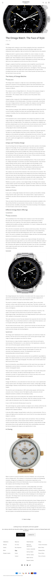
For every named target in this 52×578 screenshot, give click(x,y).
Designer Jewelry (6, 553)
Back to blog (27, 519)
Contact (16, 556)
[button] (2, 2)
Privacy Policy (41, 553)
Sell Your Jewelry (30, 554)
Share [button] (8, 44)
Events (16, 553)
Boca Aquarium (18, 547)
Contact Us (31, 534)
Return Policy (41, 547)
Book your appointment (29, 545)
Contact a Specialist (31, 549)
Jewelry (4, 547)
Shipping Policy (41, 550)
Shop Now (20, 534)
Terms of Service (41, 556)
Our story (17, 544)
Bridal (4, 550)
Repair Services (30, 557)
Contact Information (42, 544)
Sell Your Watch (30, 551)
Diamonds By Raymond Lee (11, 575)
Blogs (16, 550)
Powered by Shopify (19, 575)
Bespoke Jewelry (30, 560)
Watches (5, 544)
